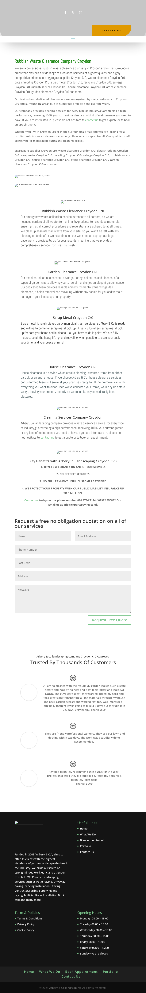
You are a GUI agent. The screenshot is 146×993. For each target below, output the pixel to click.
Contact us (111, 30)
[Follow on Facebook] (65, 13)
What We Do (88, 834)
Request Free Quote (109, 619)
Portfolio (85, 846)
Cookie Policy (25, 930)
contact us (47, 437)
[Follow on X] (73, 13)
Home (83, 828)
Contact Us (87, 852)
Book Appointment (92, 840)
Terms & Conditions (29, 918)
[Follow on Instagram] (81, 13)
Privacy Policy (26, 924)
